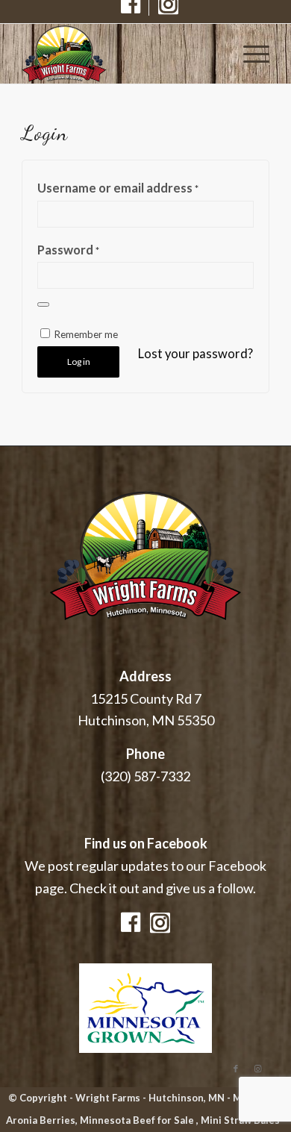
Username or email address (117, 188)
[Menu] (248, 54)
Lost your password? (195, 353)
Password (68, 250)
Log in (78, 361)
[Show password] (43, 304)
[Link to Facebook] (236, 1068)
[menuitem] (131, 8)
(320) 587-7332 (145, 776)
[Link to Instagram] (258, 1068)
